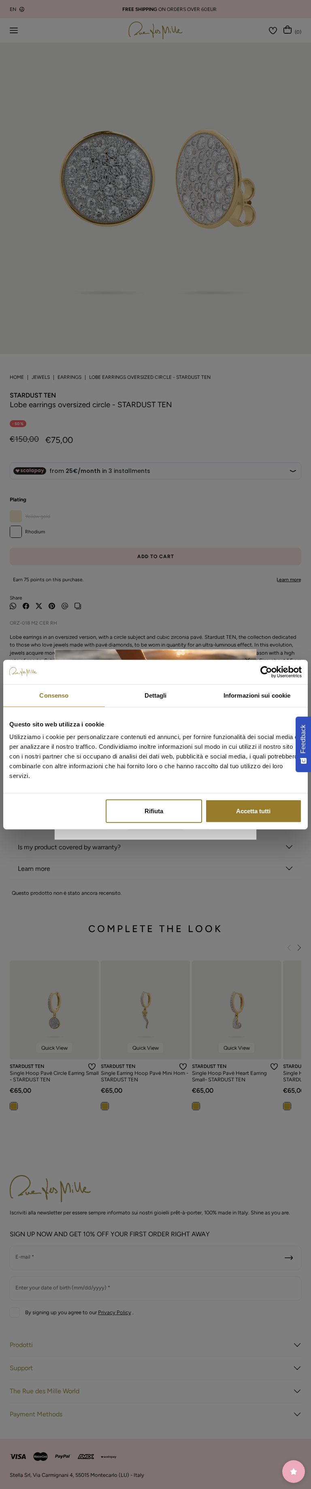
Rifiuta (154, 811)
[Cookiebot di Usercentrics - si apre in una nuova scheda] (266, 672)
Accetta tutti (253, 811)
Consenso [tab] (53, 695)
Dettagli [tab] (156, 695)
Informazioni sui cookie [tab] (257, 695)
